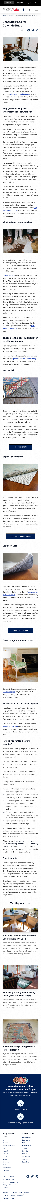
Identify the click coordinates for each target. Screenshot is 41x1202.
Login (4, 1176)
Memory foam (26, 1145)
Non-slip (25, 1151)
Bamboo (5, 1159)
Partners (20, 1195)
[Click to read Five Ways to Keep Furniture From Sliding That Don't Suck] (20, 933)
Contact (11, 1176)
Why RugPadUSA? (8, 1179)
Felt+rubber (26, 1140)
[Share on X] (32, 30)
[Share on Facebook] (28, 30)
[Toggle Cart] (30, 9)
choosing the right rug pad (20, 94)
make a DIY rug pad (10, 726)
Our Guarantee (24, 1192)
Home (4, 15)
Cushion (25, 1154)
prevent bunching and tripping (24, 359)
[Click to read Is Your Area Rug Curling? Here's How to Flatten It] (20, 1044)
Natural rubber (26, 1137)
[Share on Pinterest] (37, 30)
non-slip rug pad (9, 692)
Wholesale (6, 1192)
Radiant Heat (7, 1167)
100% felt (25, 1148)
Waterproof (25, 1159)
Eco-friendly (26, 1162)
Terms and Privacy (9, 1198)
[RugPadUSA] (11, 9)
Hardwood (6, 1143)
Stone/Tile (6, 1151)
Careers (12, 1195)
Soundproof (26, 1156)
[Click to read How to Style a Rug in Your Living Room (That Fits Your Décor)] (20, 989)
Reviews (16, 1185)
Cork (4, 1165)
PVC (23, 1143)
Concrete (6, 1162)
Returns (5, 1195)
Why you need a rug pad (10, 1182)
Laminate (6, 1154)
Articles (11, 15)
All (3, 1140)
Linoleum (6, 1170)
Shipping (14, 1192)
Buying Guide (7, 1185)
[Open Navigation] (36, 9)
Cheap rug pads (9, 275)
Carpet (5, 1156)
